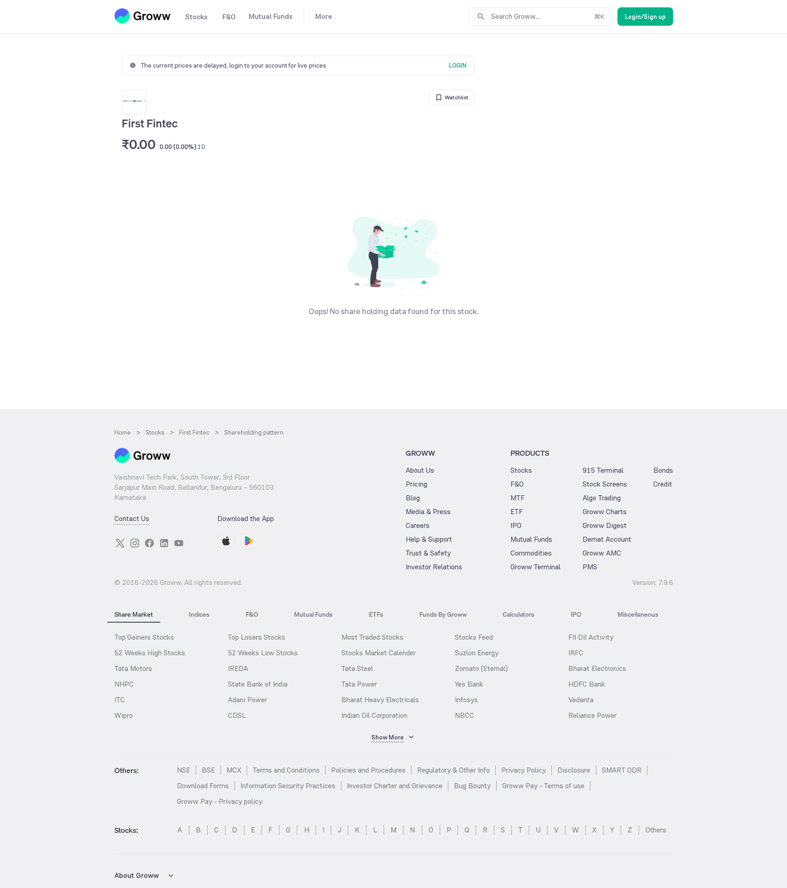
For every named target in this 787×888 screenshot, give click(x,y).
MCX (233, 770)
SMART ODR (621, 770)
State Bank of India (258, 684)
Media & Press (428, 511)
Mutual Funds (531, 539)
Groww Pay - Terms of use (543, 786)
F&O (517, 484)
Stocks (521, 470)
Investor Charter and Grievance (394, 786)
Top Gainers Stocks (144, 637)
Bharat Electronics (597, 668)
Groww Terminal (535, 567)
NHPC (124, 684)
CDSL (237, 715)
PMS (590, 567)
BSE (208, 770)
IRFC (575, 653)
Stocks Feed (474, 637)
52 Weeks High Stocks (149, 653)
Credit (662, 484)
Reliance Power (592, 715)
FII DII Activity (590, 637)
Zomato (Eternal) (481, 668)
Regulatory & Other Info (453, 770)
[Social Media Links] (119, 543)
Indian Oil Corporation (374, 715)
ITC (119, 700)
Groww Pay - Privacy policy (219, 801)
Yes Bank (469, 684)
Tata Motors (133, 668)
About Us (420, 470)
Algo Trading (602, 498)
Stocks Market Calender (378, 653)
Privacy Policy (523, 770)
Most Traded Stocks (372, 637)
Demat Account (607, 539)
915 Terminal (603, 470)
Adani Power (247, 700)
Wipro (123, 715)
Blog (413, 498)
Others (655, 830)
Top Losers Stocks (256, 637)
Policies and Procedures (368, 770)
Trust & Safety (428, 553)
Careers (418, 525)
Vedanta (581, 700)
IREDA (238, 668)
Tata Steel (357, 668)
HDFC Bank (586, 684)
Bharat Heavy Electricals (380, 700)
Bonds (663, 470)
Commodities (531, 553)
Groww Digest (605, 525)
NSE (183, 770)
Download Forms (203, 786)
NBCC (464, 715)
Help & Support (429, 539)
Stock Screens (605, 484)
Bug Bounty (472, 786)
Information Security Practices (287, 786)
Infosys (466, 700)
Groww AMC (602, 553)
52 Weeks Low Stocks (263, 653)
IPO (515, 525)
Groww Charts (605, 511)
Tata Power (359, 684)
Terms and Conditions (286, 770)
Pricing (416, 484)
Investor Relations (434, 567)
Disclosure (573, 770)
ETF (516, 511)
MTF (517, 498)
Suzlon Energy (476, 653)
